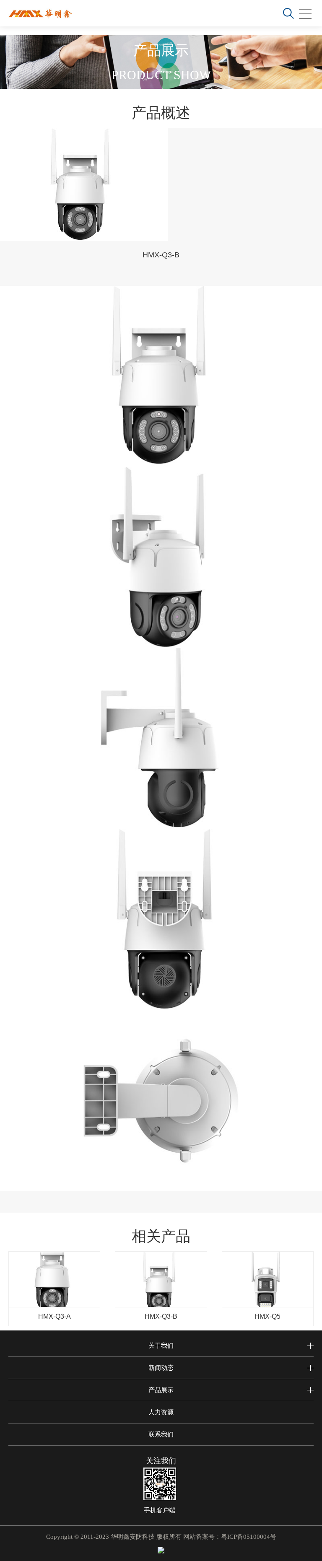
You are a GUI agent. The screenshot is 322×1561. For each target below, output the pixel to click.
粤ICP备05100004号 (248, 1536)
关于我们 (161, 1345)
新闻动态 (161, 1367)
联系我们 (161, 1434)
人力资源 (161, 1412)
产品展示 (161, 1389)
